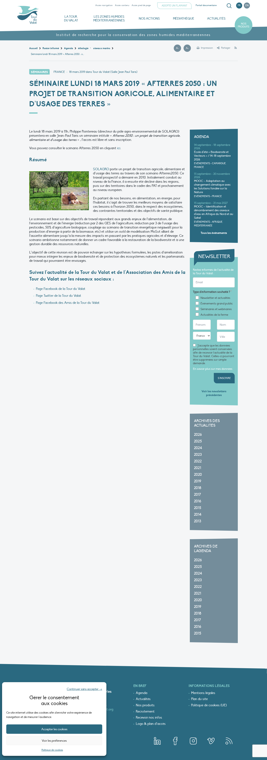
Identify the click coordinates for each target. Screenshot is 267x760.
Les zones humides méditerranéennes (109, 18)
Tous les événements (214, 233)
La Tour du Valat (71, 18)
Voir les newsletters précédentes (214, 393)
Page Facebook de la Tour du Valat (60, 289)
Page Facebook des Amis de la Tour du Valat (67, 303)
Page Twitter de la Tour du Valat (58, 296)
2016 (197, 501)
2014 (198, 514)
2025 (198, 441)
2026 (198, 434)
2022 (198, 461)
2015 (197, 508)
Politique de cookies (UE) (209, 705)
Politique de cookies (52, 750)
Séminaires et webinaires (216, 309)
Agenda (141, 693)
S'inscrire (224, 378)
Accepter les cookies (54, 729)
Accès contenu (122, 5)
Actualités (216, 18)
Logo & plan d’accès (151, 724)
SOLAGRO (101, 169)
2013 (197, 521)
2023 (198, 454)
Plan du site (199, 699)
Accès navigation (104, 5)
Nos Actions (149, 18)
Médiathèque (183, 18)
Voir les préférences (54, 741)
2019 (197, 481)
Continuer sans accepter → (84, 689)
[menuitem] (228, 5)
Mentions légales (203, 693)
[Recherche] (229, 6)
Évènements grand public (216, 303)
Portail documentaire (206, 5)
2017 (197, 494)
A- (178, 48)
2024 (198, 448)
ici (118, 148)
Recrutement (145, 712)
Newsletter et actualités (215, 298)
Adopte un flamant (174, 5)
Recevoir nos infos (149, 718)
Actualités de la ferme (214, 315)
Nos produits (243, 25)
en (247, 5)
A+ (188, 48)
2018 (197, 488)
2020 (198, 474)
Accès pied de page (141, 5)
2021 (197, 468)
